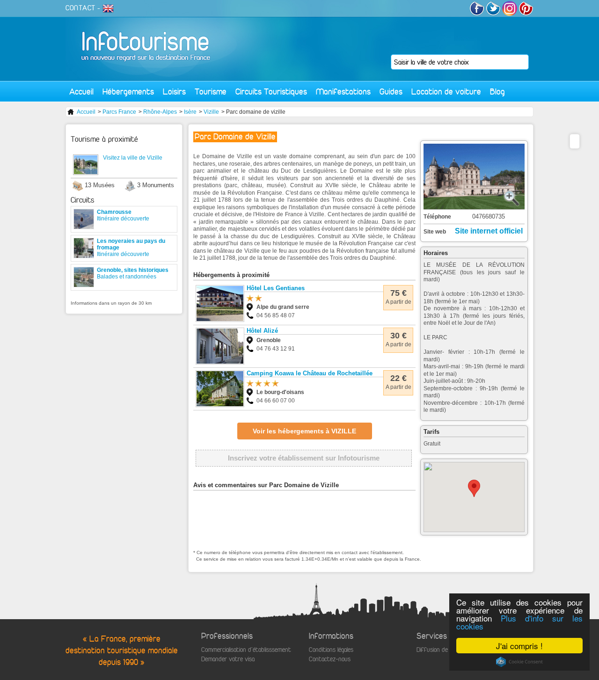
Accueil (81, 91)
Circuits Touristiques (271, 91)
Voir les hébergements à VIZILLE (304, 431)
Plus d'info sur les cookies (519, 622)
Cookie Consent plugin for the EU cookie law (519, 662)
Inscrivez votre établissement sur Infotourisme (304, 458)
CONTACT (80, 8)
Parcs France (119, 112)
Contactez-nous (330, 659)
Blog (497, 91)
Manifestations (343, 91)
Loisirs (174, 91)
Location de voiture (446, 91)
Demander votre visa (228, 659)
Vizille (211, 112)
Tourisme (210, 91)
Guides (391, 91)
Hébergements (128, 91)
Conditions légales (331, 650)
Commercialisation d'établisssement (246, 650)
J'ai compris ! (519, 645)
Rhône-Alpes (160, 112)
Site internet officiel (489, 231)
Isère (190, 112)
